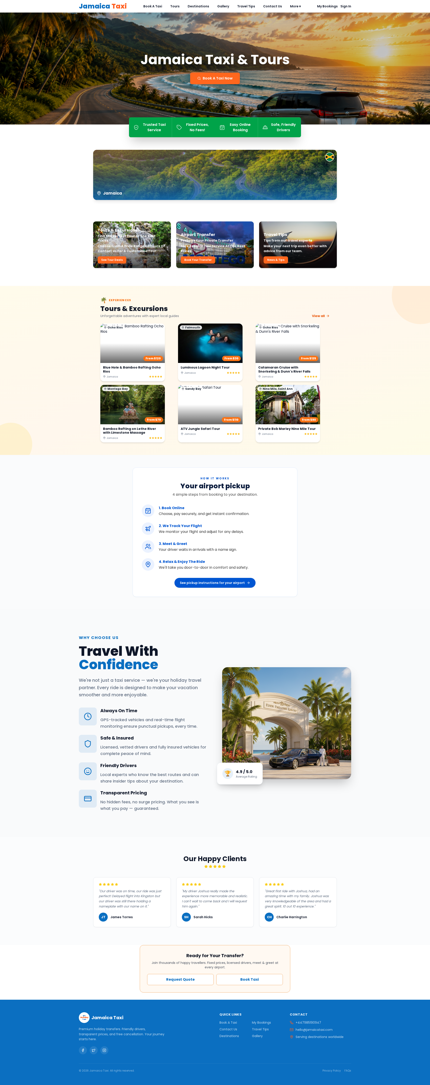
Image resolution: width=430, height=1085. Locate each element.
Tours (175, 6)
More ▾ (295, 6)
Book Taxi (249, 979)
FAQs (347, 1070)
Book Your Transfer (198, 260)
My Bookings (327, 6)
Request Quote (180, 979)
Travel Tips (246, 6)
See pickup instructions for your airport (212, 583)
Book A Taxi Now (218, 78)
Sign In (345, 6)
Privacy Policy (331, 1070)
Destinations (198, 6)
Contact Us (272, 6)
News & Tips (275, 260)
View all (318, 316)
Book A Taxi (152, 6)
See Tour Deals (112, 260)
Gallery (223, 6)
